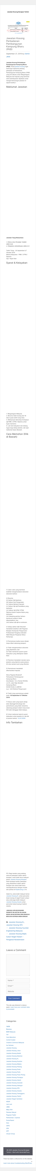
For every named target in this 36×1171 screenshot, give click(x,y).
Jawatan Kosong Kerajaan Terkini (18, 12)
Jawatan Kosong (11, 1048)
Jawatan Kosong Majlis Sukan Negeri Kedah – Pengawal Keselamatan (16, 937)
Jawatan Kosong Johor (13, 1050)
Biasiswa (9, 1029)
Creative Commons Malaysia (15, 1042)
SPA (7, 1128)
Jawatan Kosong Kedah (13, 1053)
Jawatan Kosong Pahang (14, 1066)
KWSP (8, 1101)
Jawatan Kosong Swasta (14, 902)
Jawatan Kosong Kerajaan (18, 879)
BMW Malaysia (10, 1032)
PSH (7, 1123)
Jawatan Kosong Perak (13, 1069)
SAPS (8, 1125)
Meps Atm (9, 1109)
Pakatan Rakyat (11, 1112)
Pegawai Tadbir (11, 1115)
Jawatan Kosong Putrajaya (14, 1077)
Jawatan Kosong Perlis (13, 1072)
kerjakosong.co (20, 889)
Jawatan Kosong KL (12, 896)
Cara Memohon (11, 1037)
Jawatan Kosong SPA (14, 925)
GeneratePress (24, 1152)
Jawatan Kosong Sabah (13, 1080)
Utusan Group (10, 1134)
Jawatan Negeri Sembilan (14, 1099)
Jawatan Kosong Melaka (14, 1064)
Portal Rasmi (10, 1120)
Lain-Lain (9, 1104)
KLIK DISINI (21, 718)
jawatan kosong (20, 66)
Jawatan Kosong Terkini (13, 1096)
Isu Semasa (9, 1045)
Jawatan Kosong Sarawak (14, 1083)
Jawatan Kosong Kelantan (14, 1056)
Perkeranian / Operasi (13, 1117)
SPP (7, 1131)
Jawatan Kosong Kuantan (14, 1061)
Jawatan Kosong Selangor (14, 1085)
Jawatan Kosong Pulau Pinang (15, 1075)
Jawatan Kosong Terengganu (15, 1093)
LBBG (8, 1107)
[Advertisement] (18, 99)
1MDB (8, 1026)
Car (7, 1034)
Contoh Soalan (10, 1040)
